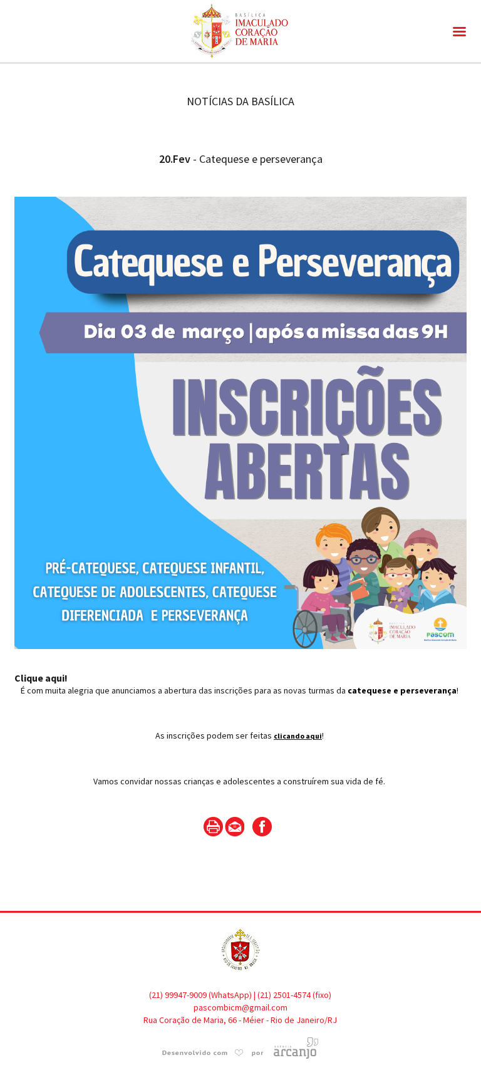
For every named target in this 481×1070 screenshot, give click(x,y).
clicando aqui (298, 735)
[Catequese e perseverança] (240, 665)
